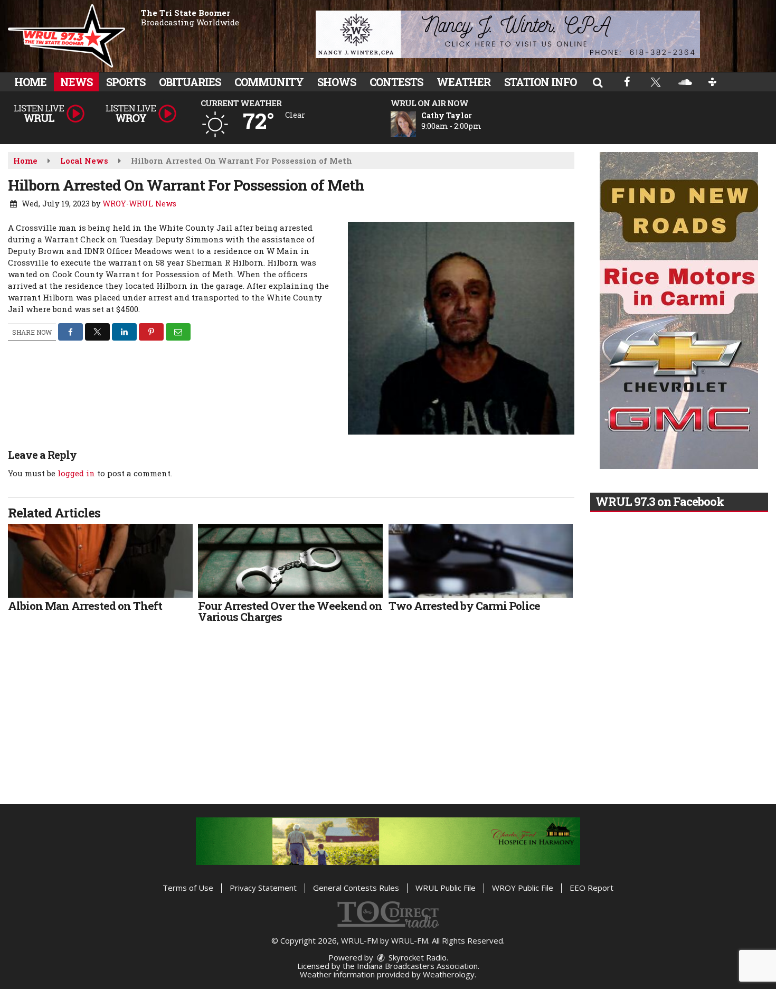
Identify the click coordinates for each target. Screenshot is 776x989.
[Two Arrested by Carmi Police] (481, 561)
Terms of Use (188, 887)
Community (269, 82)
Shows (336, 82)
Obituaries (190, 82)
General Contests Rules (356, 887)
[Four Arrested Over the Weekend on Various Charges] (290, 561)
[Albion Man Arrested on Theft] (100, 561)
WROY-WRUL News (139, 204)
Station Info (540, 82)
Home (30, 82)
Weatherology (449, 974)
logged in (76, 473)
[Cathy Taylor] (416, 124)
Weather (463, 82)
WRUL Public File (445, 887)
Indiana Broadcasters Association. (418, 965)
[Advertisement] (508, 34)
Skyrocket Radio (416, 957)
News (76, 82)
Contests (396, 82)
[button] (597, 82)
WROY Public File (522, 887)
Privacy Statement (263, 887)
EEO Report (591, 887)
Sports (125, 82)
